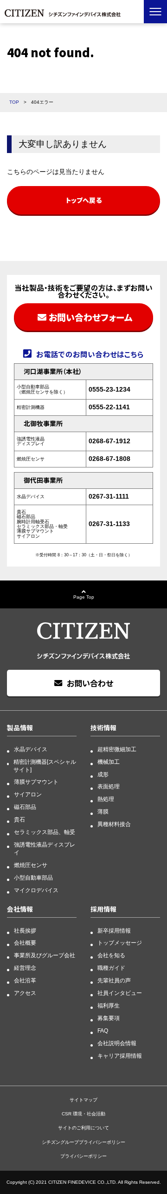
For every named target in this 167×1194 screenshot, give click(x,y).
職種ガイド (111, 968)
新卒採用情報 (114, 930)
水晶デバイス (30, 749)
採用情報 (103, 909)
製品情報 (20, 727)
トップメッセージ (119, 943)
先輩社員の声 (114, 980)
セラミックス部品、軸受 (44, 832)
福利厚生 (108, 1005)
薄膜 (103, 811)
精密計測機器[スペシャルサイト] (44, 766)
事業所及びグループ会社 (44, 955)
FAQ (102, 1030)
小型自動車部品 (33, 877)
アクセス (25, 993)
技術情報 (103, 727)
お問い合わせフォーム (90, 317)
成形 (103, 774)
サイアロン (28, 794)
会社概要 (25, 943)
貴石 (19, 819)
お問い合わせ (90, 683)
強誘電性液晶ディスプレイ (44, 848)
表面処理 (108, 786)
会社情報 (20, 909)
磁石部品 (25, 807)
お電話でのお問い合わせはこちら (90, 354)
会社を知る (111, 955)
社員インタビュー (119, 993)
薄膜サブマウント (36, 782)
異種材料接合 (114, 824)
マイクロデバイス (36, 890)
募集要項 (108, 1018)
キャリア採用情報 (119, 1056)
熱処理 (105, 799)
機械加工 (108, 762)
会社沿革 (25, 980)
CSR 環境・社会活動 (83, 1113)
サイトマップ (83, 1099)
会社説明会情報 (116, 1043)
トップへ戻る (83, 200)
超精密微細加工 (116, 749)
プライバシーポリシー (83, 1156)
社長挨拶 (25, 930)
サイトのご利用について (83, 1127)
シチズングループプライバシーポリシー (83, 1142)
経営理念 (25, 968)
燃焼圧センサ (30, 865)
